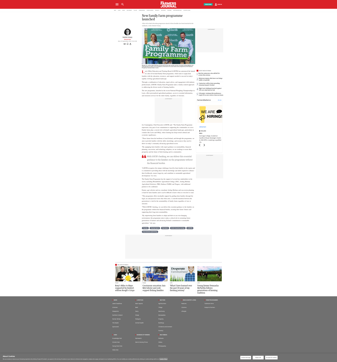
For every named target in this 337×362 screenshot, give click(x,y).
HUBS (115, 334)
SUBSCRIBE (208, 4)
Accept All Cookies (271, 357)
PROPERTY (157, 10)
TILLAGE (135, 10)
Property (160, 319)
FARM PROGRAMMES (212, 300)
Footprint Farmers (209, 307)
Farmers (165, 228)
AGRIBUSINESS (142, 10)
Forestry (160, 330)
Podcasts (161, 338)
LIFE (171, 283)
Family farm (155, 228)
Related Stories (123, 265)
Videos (160, 342)
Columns (184, 307)
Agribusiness (162, 303)
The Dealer (115, 323)
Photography (162, 346)
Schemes (115, 307)
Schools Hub (116, 342)
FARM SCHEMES (150, 10)
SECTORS (162, 300)
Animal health (139, 323)
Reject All (258, 357)
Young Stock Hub (117, 346)
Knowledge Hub (117, 338)
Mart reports (139, 303)
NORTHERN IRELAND (177, 10)
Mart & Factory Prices (141, 342)
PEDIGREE (169, 10)
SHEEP (123, 10)
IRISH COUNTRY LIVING (189, 300)
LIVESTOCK (140, 300)
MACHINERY (129, 10)
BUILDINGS (163, 10)
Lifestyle (183, 311)
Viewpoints (115, 311)
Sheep (137, 315)
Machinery (161, 311)
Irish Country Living (177, 228)
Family (145, 228)
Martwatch (138, 338)
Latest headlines (117, 303)
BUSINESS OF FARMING (143, 334)
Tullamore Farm (209, 303)
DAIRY (119, 10)
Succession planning (150, 232)
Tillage (160, 307)
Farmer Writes (116, 319)
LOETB (190, 228)
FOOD (116, 283)
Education (127, 39)
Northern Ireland (117, 315)
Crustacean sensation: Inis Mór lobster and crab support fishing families (154, 288)
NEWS (115, 300)
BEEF (115, 10)
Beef (136, 307)
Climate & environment (165, 326)
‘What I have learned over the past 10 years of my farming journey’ (181, 288)
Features (183, 303)
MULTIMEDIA (163, 334)
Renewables (162, 315)
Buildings (161, 323)
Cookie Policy (163, 359)
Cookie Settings (245, 357)
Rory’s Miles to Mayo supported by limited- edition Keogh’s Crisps (125, 288)
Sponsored (115, 326)
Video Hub (115, 350)
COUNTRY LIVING (186, 10)
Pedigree (138, 319)
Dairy (136, 311)
